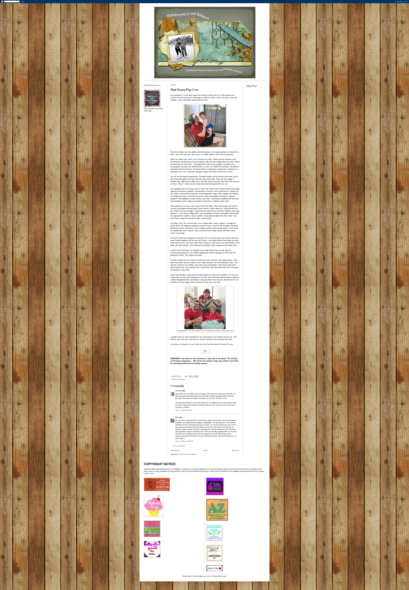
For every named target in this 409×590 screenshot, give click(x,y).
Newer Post (175, 450)
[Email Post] (185, 376)
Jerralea (178, 391)
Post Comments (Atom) (188, 454)
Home (205, 450)
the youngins (181, 379)
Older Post (235, 450)
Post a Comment (179, 446)
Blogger (223, 576)
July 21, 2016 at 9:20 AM (183, 410)
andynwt (209, 576)
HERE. (236, 361)
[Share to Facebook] (195, 376)
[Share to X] (193, 376)
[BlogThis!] (191, 376)
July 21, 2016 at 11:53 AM (184, 441)
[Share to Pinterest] (198, 376)
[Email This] (189, 376)
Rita (176, 417)
